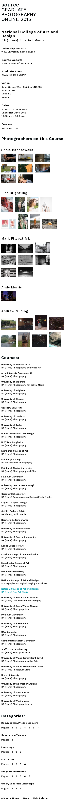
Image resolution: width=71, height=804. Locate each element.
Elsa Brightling (14, 193)
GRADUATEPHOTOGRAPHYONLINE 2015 (18, 14)
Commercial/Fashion (13, 735)
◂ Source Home (10, 798)
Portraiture (8, 759)
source (10, 4)
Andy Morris (11, 287)
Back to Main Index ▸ (35, 798)
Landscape (7, 747)
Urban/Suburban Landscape (17, 783)
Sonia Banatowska (17, 150)
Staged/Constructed (13, 771)
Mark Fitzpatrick (15, 238)
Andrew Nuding (14, 311)
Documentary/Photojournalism (19, 722)
